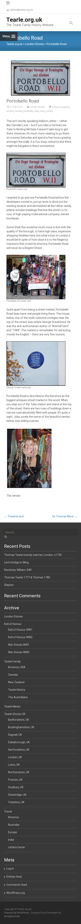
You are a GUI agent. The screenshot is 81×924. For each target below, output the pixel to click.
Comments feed (16, 884)
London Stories (37, 107)
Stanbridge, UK (17, 794)
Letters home (16, 847)
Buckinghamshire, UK (21, 727)
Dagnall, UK (15, 734)
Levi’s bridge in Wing (16, 562)
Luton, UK (14, 764)
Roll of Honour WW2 (20, 637)
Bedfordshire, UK (18, 719)
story (42, 111)
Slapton (9, 584)
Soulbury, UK (15, 787)
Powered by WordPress (17, 912)
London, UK (15, 757)
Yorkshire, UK (16, 802)
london (10, 111)
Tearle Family (12, 661)
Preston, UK (15, 779)
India (11, 839)
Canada (13, 674)
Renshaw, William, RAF (18, 569)
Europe (12, 832)
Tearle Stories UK (14, 714)
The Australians (18, 697)
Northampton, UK (18, 772)
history (55, 107)
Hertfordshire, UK (18, 749)
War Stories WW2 (18, 652)
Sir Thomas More (64, 516)
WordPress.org (15, 892)
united (49, 111)
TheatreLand (14, 516)
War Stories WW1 (18, 644)
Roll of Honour (13, 624)
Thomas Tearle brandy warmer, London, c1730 (33, 554)
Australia (13, 824)
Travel (8, 811)
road (36, 111)
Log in (10, 868)
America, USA (16, 667)
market (18, 111)
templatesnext (12, 916)
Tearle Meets (12, 706)
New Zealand (16, 682)
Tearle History (16, 689)
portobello (28, 111)
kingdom (64, 107)
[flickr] (7, 5)
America (13, 817)
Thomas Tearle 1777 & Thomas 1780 (27, 577)
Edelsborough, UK (19, 742)
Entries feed (14, 876)
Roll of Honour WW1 (20, 629)
